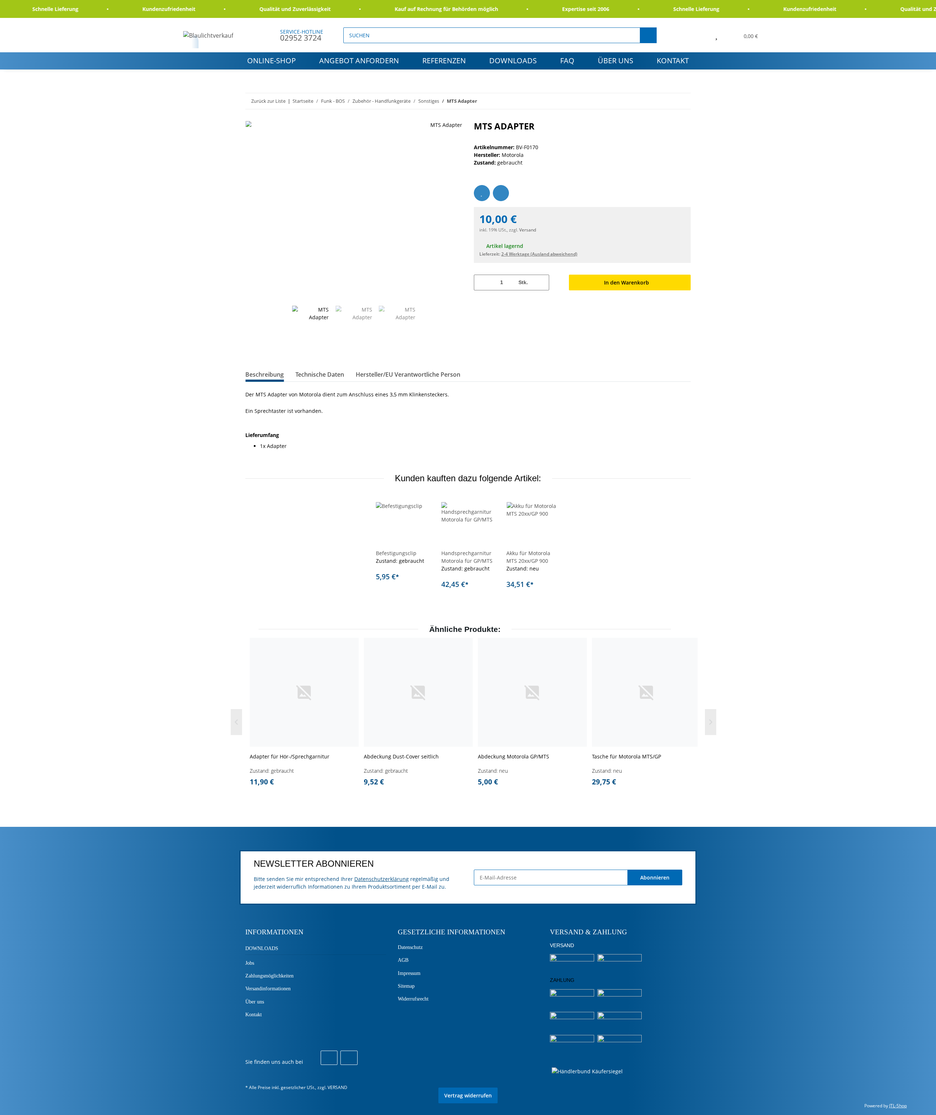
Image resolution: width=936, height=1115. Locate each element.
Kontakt (673, 60)
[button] (699, 35)
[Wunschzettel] (716, 35)
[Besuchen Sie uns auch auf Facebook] (329, 1058)
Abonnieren (654, 877)
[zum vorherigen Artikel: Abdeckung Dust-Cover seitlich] (667, 101)
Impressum (409, 973)
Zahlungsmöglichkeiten (269, 976)
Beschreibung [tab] (264, 374)
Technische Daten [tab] (319, 374)
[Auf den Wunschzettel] (482, 193)
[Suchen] (648, 35)
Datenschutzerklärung (381, 878)
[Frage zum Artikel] (501, 193)
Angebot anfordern (359, 60)
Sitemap (406, 986)
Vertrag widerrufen (468, 1095)
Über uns (615, 60)
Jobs (249, 963)
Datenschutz (410, 947)
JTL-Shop (898, 1106)
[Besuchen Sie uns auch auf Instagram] (348, 1058)
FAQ (567, 60)
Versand (527, 230)
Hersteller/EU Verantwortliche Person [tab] (408, 374)
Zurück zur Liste (268, 101)
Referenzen (444, 60)
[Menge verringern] (482, 282)
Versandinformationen (268, 988)
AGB (403, 960)
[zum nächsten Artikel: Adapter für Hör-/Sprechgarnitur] (683, 101)
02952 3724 (300, 38)
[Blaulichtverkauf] (208, 35)
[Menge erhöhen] (541, 282)
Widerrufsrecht (413, 999)
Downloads (513, 60)
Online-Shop (271, 60)
